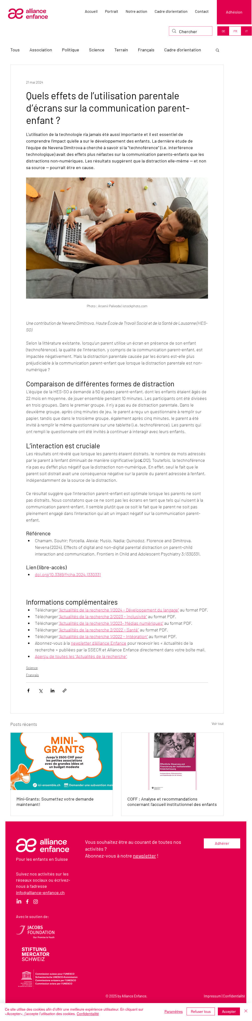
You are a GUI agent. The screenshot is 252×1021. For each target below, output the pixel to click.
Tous (15, 49)
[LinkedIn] (19, 901)
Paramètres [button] (173, 1011)
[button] (217, 50)
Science (96, 49)
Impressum (212, 996)
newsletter (144, 856)
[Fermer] (246, 1011)
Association (41, 49)
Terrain (121, 49)
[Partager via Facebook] (28, 690)
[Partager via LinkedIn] (52, 690)
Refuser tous (201, 1011)
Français (146, 49)
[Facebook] (27, 901)
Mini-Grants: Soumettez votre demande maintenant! (55, 801)
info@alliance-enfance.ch (40, 892)
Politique (70, 49)
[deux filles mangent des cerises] (172, 761)
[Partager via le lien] (64, 690)
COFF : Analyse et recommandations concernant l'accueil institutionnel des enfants (172, 801)
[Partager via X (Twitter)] (40, 690)
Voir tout (218, 723)
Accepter (229, 1011)
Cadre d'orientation (182, 49)
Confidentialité (234, 996)
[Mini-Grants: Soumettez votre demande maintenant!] (62, 761)
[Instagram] (36, 901)
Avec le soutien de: (32, 916)
